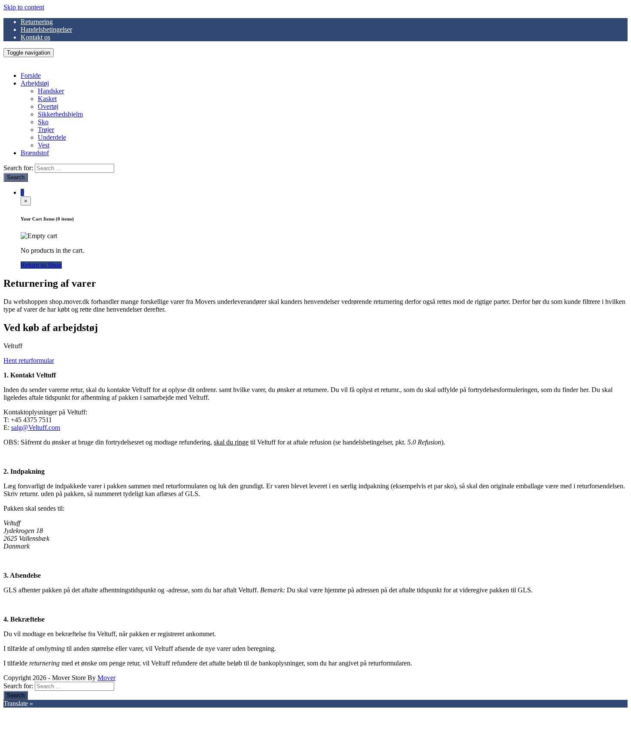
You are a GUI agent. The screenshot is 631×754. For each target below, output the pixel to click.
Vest (43, 145)
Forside (31, 75)
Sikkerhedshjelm (60, 114)
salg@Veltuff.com (35, 427)
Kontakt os (35, 37)
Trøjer (46, 129)
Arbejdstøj (35, 83)
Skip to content (23, 7)
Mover (106, 677)
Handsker (51, 91)
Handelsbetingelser (46, 29)
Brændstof (35, 152)
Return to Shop (41, 265)
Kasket (47, 98)
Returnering (37, 21)
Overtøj (48, 106)
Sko (43, 122)
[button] (28, 360)
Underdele (52, 137)
